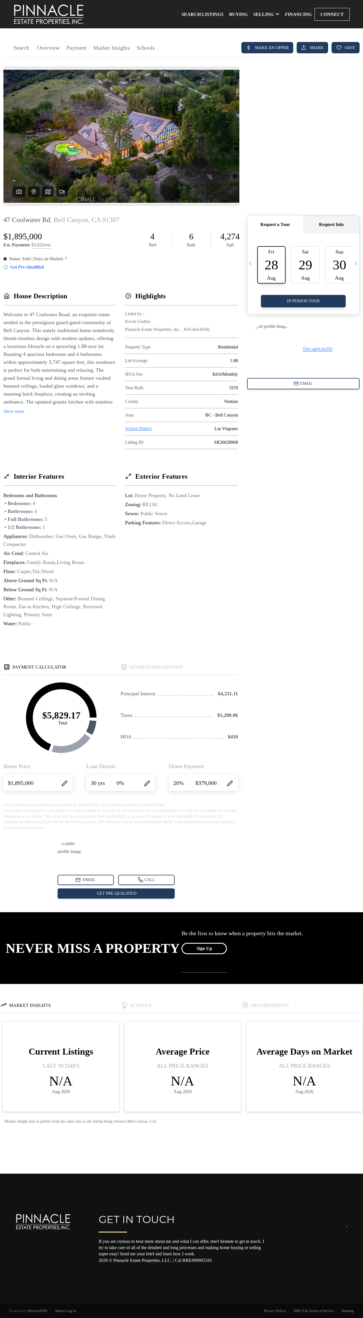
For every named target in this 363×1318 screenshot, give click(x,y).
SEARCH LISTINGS (202, 14)
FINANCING (298, 14)
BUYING (238, 14)
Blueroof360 (37, 1311)
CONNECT (332, 14)
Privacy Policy (275, 1311)
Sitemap (347, 1311)
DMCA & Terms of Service (314, 1311)
